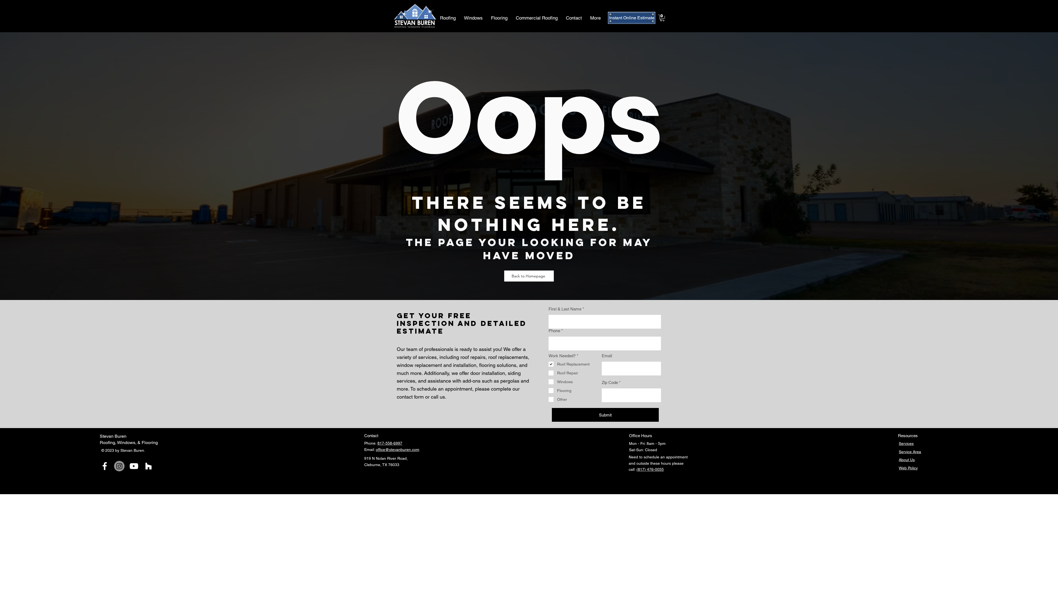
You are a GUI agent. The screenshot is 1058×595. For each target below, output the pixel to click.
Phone (554, 331)
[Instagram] (119, 466)
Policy (913, 468)
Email (607, 356)
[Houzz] (148, 466)
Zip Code (610, 382)
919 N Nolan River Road (385, 458)
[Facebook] (104, 466)
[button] (662, 18)
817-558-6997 (389, 443)
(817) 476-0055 (650, 469)
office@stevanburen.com (397, 449)
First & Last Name (565, 309)
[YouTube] (134, 466)
